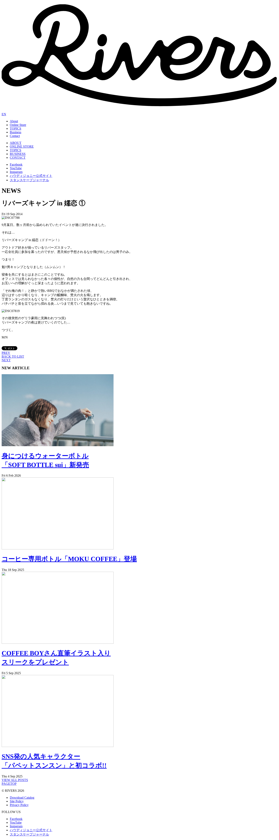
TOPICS (15, 128)
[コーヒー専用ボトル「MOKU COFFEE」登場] (58, 548)
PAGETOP (9, 783)
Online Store (18, 125)
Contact (15, 136)
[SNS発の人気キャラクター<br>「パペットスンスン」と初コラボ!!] (58, 746)
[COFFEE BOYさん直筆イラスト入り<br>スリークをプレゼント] (58, 642)
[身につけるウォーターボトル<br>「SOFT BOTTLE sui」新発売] (58, 445)
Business (15, 132)
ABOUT (15, 143)
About (14, 121)
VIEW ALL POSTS (15, 780)
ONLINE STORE (22, 146)
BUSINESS (18, 154)
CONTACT (18, 157)
